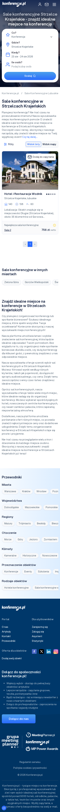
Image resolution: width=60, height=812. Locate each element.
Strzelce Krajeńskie (15, 198)
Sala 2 (7, 230)
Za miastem (50, 539)
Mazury (8, 523)
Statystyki (37, 641)
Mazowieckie (32, 507)
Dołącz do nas (18, 719)
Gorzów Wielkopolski (36, 282)
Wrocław (41, 491)
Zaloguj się (38, 631)
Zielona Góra (11, 282)
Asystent (37, 636)
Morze (8, 539)
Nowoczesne (49, 555)
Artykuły (6, 631)
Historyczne (29, 555)
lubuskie (31, 198)
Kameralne (10, 555)
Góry (20, 539)
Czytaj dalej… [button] (30, 137)
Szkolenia (43, 571)
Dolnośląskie (11, 507)
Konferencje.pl (11, 93)
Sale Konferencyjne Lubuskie (41, 93)
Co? (14, 32)
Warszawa (10, 491)
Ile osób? (17, 62)
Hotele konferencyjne (16, 587)
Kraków (26, 491)
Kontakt (6, 636)
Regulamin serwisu (30, 762)
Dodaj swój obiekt (12, 658)
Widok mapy (49, 144)
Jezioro (33, 539)
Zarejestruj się (40, 627)
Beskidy (41, 523)
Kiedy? (16, 52)
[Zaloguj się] (39, 4)
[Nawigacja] (54, 4)
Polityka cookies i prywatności (30, 768)
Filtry (11, 144)
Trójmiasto (24, 523)
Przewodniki (8, 641)
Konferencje (11, 571)
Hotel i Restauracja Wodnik (23, 194)
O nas (5, 627)
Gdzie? (16, 42)
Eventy (28, 571)
